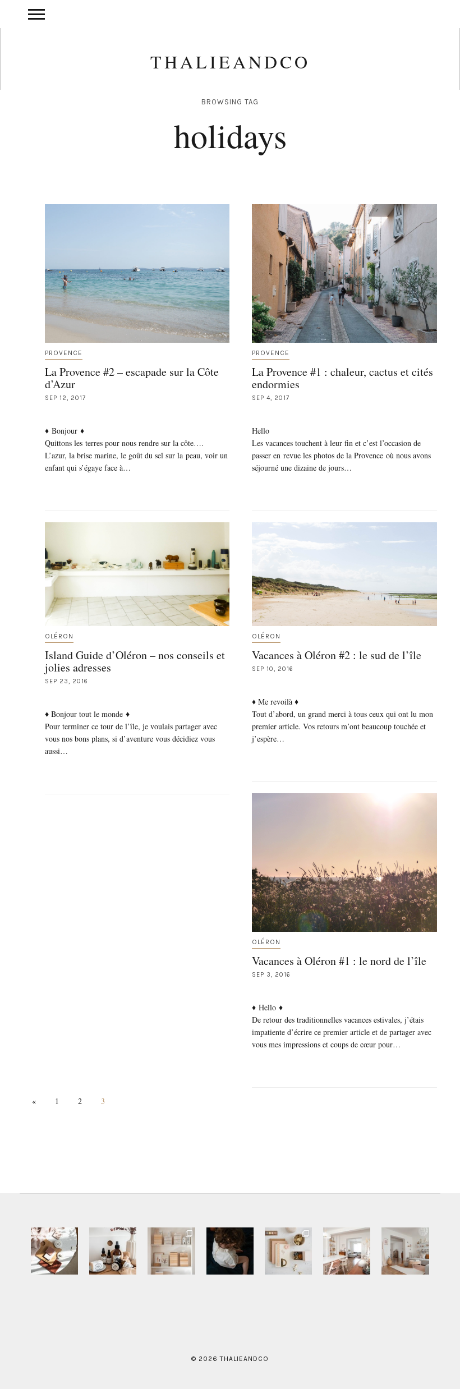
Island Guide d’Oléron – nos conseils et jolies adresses (135, 661)
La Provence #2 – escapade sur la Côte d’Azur (132, 378)
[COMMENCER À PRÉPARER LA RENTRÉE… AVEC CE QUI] (288, 1251)
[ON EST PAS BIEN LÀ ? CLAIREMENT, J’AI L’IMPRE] (405, 1251)
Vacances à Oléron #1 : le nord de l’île (339, 960)
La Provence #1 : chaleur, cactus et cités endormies (342, 378)
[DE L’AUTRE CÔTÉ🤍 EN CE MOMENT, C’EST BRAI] (346, 1251)
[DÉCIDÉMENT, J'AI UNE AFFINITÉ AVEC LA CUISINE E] (171, 1251)
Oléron (59, 636)
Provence (63, 353)
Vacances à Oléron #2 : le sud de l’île (336, 655)
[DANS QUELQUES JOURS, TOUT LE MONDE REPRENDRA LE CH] (112, 1251)
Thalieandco (230, 61)
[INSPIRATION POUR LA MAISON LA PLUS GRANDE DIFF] (54, 1251)
